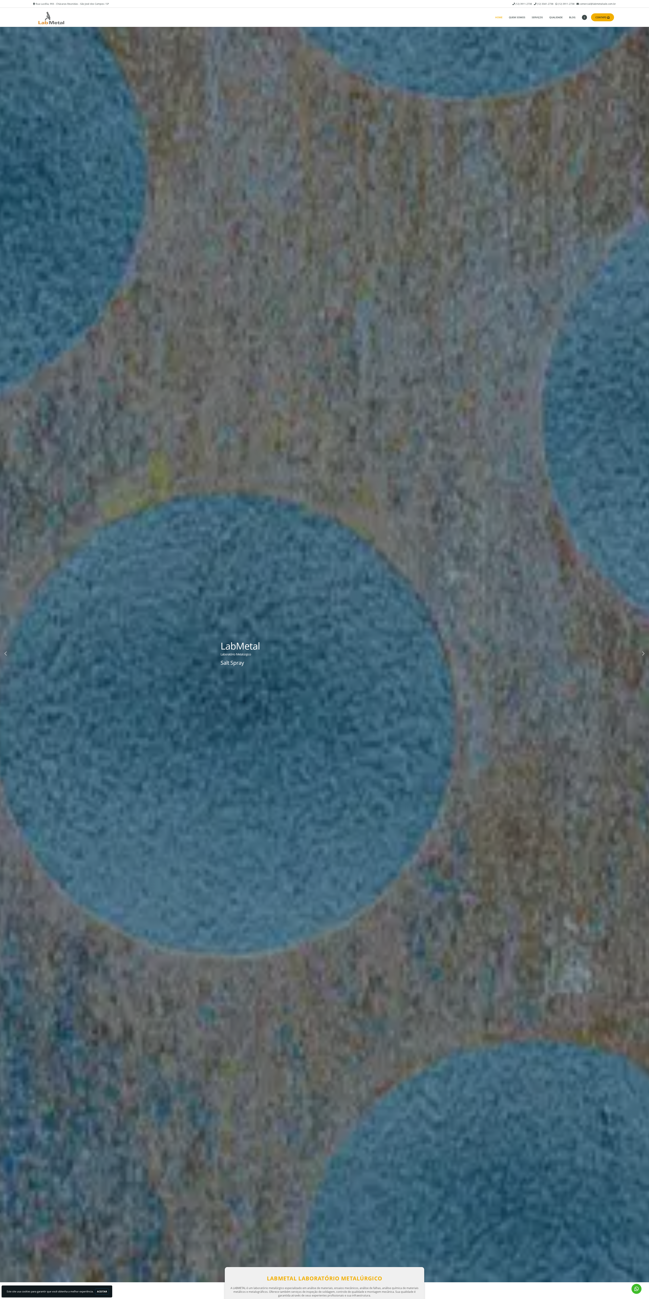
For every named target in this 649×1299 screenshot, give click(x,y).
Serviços (537, 17)
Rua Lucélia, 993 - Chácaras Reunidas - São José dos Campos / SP (72, 3)
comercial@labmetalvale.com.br (598, 3)
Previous (6, 653)
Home (498, 17)
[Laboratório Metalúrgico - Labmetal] (52, 17)
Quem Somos (517, 17)
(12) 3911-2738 (523, 3)
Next (643, 653)
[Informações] (584, 17)
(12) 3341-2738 (545, 3)
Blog (572, 17)
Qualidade (556, 17)
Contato (600, 17)
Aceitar (102, 1291)
